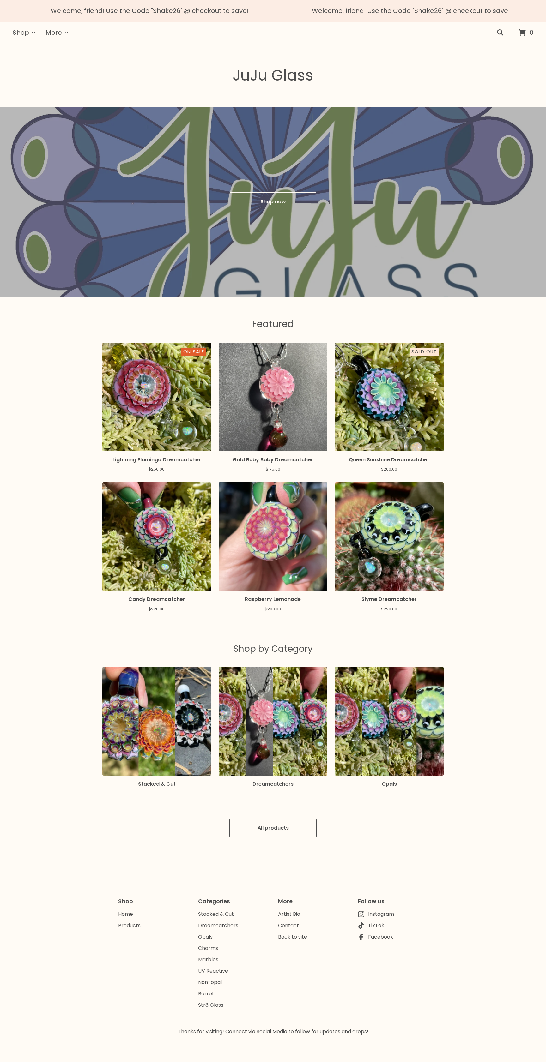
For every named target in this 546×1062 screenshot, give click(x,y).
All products (273, 827)
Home (125, 914)
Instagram (381, 914)
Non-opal (210, 982)
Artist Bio (289, 914)
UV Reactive (213, 971)
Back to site (292, 936)
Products (129, 925)
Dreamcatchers (218, 925)
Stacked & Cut (216, 914)
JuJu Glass (273, 75)
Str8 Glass (210, 1005)
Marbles (208, 959)
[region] (273, 11)
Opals (205, 936)
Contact (288, 925)
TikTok (376, 925)
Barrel (205, 993)
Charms (208, 948)
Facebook (380, 936)
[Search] (500, 33)
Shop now (273, 201)
